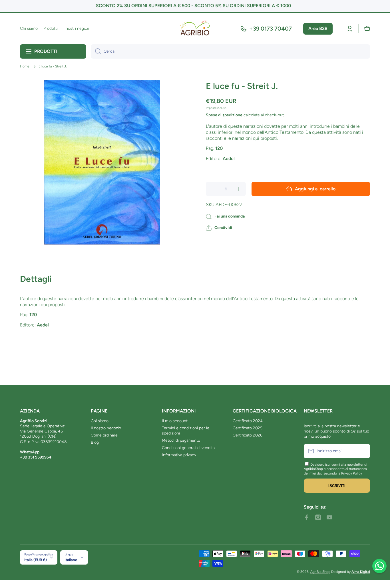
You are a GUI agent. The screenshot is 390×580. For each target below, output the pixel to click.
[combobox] (230, 51)
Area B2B (317, 28)
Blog (95, 442)
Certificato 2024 (248, 420)
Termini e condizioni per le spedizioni (185, 431)
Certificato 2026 (247, 435)
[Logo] (195, 28)
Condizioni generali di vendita (188, 447)
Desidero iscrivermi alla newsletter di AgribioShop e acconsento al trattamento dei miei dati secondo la (335, 469)
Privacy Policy (351, 473)
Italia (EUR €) (35, 559)
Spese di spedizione (224, 115)
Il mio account (175, 420)
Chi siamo (99, 420)
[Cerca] (96, 51)
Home (24, 66)
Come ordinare (104, 435)
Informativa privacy (179, 455)
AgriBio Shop (320, 572)
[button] (367, 28)
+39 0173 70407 (270, 28)
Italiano (71, 559)
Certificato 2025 (247, 428)
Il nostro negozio (106, 428)
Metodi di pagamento (181, 440)
